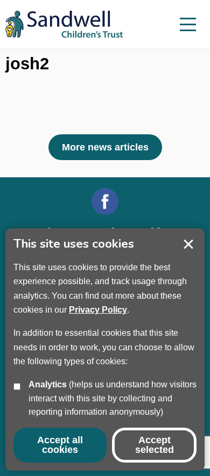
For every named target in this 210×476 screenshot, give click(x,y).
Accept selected (188, 244)
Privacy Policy (98, 309)
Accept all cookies (60, 445)
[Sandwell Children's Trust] (70, 24)
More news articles (105, 147)
